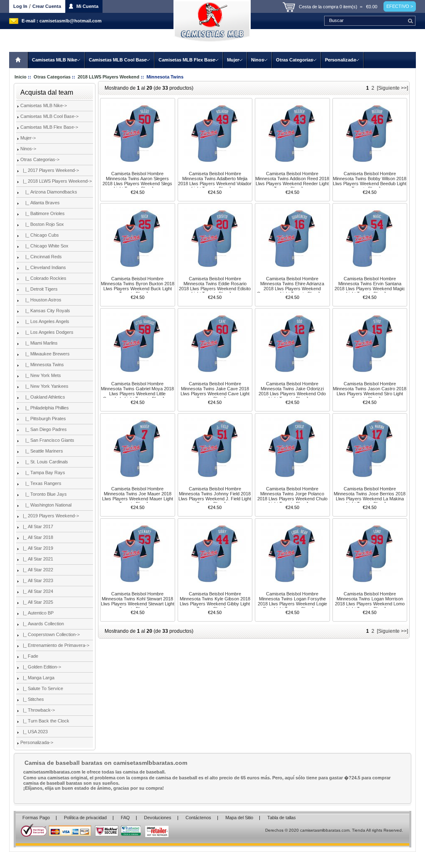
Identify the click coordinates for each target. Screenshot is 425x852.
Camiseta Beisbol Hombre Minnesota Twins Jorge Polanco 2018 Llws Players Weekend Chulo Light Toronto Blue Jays (292, 496)
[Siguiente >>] (392, 88)
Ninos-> (28, 148)
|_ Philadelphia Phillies (44, 407)
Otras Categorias (294, 59)
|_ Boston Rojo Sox (42, 224)
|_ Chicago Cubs (39, 235)
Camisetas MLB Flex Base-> (49, 127)
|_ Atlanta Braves (40, 202)
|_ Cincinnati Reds (41, 256)
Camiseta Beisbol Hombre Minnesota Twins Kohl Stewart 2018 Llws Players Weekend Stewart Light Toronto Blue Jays (137, 601)
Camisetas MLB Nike (54, 59)
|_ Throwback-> (37, 710)
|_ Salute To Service (41, 688)
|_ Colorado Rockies (43, 278)
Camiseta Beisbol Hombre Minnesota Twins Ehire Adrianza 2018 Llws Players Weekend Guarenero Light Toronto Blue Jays (292, 286)
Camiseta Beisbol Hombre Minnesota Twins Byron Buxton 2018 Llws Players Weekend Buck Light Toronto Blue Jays (137, 286)
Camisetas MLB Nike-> (43, 105)
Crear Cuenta (46, 6)
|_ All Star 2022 (36, 569)
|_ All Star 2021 (36, 558)
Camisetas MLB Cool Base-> (49, 116)
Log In (20, 6)
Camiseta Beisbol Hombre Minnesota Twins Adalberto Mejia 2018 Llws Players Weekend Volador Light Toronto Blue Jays (215, 181)
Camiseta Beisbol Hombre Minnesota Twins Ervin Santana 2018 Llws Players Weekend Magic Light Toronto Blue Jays (370, 286)
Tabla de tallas (281, 817)
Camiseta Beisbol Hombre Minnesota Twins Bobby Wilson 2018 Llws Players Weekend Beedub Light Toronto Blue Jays (369, 181)
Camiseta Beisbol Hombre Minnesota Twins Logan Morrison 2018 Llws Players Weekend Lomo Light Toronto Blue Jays (370, 601)
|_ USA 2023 (34, 731)
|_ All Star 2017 (36, 526)
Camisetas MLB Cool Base (118, 59)
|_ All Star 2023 (36, 580)
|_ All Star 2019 (36, 548)
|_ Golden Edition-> (40, 666)
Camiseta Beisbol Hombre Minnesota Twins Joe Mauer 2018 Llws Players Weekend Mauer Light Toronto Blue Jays (137, 496)
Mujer (233, 59)
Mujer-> (28, 137)
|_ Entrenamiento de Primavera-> (54, 645)
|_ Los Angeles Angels (44, 321)
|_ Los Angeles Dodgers (46, 332)
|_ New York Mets (40, 375)
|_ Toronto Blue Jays (43, 494)
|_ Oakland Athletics (42, 396)
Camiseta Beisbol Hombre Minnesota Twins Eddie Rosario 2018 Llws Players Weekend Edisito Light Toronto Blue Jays (215, 286)
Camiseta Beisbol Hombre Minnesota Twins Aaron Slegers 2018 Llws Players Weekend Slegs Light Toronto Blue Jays (137, 181)
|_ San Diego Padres (43, 429)
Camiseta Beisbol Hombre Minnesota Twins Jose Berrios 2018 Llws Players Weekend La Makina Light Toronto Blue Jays (369, 496)
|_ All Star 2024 (36, 591)
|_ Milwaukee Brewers (45, 353)
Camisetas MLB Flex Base (187, 59)
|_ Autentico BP (37, 612)
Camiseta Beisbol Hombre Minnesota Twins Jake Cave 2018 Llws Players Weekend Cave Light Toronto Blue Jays (215, 391)
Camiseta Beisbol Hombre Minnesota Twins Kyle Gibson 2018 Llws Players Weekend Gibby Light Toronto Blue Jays (215, 601)
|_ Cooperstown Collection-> (50, 634)
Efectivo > (399, 6)
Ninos (257, 59)
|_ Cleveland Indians (43, 267)
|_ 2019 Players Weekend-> (49, 515)
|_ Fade (29, 656)
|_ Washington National (45, 504)
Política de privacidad (85, 817)
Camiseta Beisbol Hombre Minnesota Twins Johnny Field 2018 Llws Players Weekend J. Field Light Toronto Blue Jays (214, 496)
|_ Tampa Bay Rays (42, 472)
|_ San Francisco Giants (47, 440)
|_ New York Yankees (44, 386)
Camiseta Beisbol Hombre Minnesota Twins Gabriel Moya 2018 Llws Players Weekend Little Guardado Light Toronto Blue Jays (137, 391)
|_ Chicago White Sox (44, 245)
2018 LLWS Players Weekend (108, 76)
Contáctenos (198, 817)
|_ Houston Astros (40, 299)
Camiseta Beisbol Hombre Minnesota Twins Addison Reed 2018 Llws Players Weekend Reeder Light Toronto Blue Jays (292, 181)
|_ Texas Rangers (40, 483)
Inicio (18, 60)
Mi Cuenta (87, 6)
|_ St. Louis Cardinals (44, 461)
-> (39, 159)
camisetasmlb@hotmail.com (70, 20)
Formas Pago (36, 817)
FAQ (125, 817)
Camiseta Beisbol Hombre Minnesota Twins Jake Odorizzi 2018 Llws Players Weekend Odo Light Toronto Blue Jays (292, 391)
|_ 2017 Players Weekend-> (49, 170)
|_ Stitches (32, 699)
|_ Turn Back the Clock (44, 720)
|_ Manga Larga (37, 677)
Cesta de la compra (318, 6)
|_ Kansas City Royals (45, 310)
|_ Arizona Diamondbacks (48, 191)
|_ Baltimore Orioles (42, 213)
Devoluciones (157, 817)
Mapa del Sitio (239, 817)
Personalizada (340, 59)
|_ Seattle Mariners (41, 450)
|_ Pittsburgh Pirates (43, 418)
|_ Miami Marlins (39, 342)
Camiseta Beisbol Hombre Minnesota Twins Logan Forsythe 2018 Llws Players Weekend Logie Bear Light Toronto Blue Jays (292, 601)
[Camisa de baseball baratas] (212, 26)
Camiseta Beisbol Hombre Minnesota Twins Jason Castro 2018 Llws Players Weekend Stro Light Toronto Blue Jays (369, 391)
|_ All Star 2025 (36, 602)
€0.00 (371, 6)
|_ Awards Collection (42, 623)
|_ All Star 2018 (36, 537)
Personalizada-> (36, 742)
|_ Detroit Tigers (39, 288)
